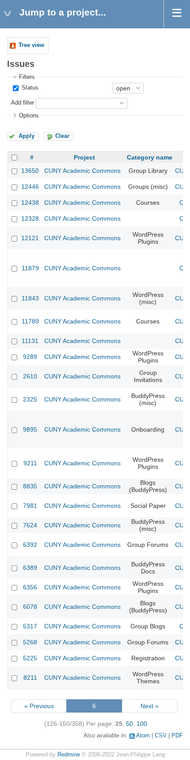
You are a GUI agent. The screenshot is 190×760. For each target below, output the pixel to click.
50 (129, 723)
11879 (30, 268)
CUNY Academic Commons (82, 170)
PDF (177, 736)
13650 (30, 170)
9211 (30, 463)
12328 (30, 218)
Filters (27, 77)
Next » (150, 705)
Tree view (31, 45)
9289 (30, 356)
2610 (30, 376)
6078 (30, 606)
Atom (143, 736)
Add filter (22, 103)
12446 (30, 186)
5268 (30, 642)
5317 (30, 626)
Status (29, 88)
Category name (149, 157)
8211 (30, 677)
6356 (30, 587)
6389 (30, 567)
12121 (30, 238)
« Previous (39, 705)
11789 (30, 321)
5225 (30, 658)
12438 (30, 202)
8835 (30, 486)
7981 (30, 505)
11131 (30, 340)
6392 (30, 544)
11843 (30, 298)
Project (84, 157)
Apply (26, 136)
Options (29, 116)
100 (142, 723)
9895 (30, 429)
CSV (161, 736)
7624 (30, 525)
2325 (30, 399)
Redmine (68, 755)
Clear (62, 136)
